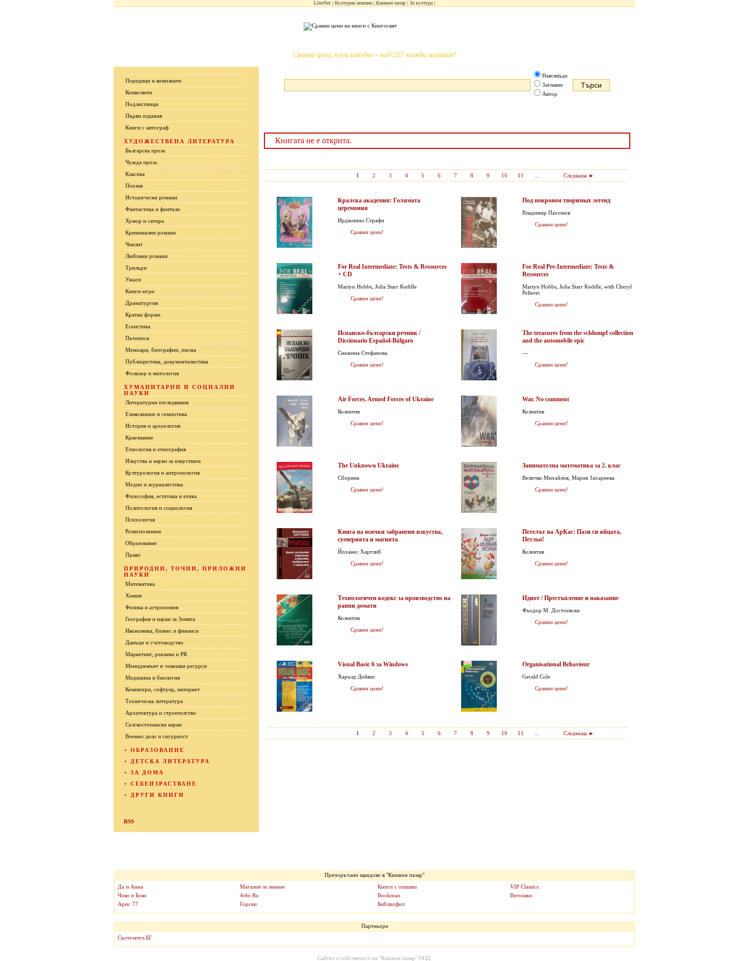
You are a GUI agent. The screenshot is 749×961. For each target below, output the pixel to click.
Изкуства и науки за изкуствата (163, 461)
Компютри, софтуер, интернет (162, 689)
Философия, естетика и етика (161, 496)
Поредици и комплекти (153, 80)
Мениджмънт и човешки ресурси (166, 666)
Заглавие (552, 85)
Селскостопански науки (153, 724)
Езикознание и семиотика (156, 414)
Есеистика (137, 326)
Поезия (134, 186)
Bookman (389, 895)
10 (504, 175)
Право (133, 555)
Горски (248, 904)
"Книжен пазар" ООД (405, 958)
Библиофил (391, 904)
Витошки (521, 895)
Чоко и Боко (132, 895)
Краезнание (139, 437)
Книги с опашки (397, 887)
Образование (141, 543)
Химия (133, 595)
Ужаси (133, 279)
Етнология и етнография (155, 449)
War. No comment (545, 399)
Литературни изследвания (157, 402)
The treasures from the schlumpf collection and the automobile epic (577, 336)
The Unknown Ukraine (368, 465)
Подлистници (141, 104)
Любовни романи (146, 256)
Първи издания (143, 116)
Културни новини (353, 3)
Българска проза (145, 150)
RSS (129, 821)
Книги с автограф (147, 127)
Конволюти (138, 92)
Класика (135, 174)
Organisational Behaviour (556, 664)
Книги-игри (139, 291)
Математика (140, 584)
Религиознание (143, 531)
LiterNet (322, 3)
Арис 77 (128, 904)
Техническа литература (154, 701)
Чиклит (134, 244)
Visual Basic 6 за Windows (373, 664)
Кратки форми (142, 314)
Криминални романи (150, 232)
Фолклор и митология (152, 373)
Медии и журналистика (154, 484)
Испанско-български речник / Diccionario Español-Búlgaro (379, 336)
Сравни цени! (367, 232)
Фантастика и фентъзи (152, 209)
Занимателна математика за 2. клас (571, 465)
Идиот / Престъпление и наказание (570, 598)
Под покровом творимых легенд (566, 200)
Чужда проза (141, 162)
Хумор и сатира (144, 221)
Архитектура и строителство (160, 713)
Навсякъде (555, 75)
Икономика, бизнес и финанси (162, 631)
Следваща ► (579, 175)
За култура (421, 3)
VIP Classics (524, 887)
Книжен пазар (391, 3)
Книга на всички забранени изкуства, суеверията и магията (390, 535)
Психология (140, 519)
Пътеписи (137, 338)
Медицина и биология (152, 677)
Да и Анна (130, 887)
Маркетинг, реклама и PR (156, 654)
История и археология (152, 426)
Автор (549, 94)
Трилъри (136, 268)
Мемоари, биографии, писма (160, 350)
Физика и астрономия (151, 607)
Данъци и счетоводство (154, 642)
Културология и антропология (162, 473)
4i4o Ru (249, 895)
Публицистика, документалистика (166, 361)
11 (521, 175)
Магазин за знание (262, 887)
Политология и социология (158, 508)
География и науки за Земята (160, 619)
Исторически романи (151, 197)
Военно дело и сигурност (156, 736)
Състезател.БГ (135, 937)
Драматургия (141, 303)
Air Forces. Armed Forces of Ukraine (386, 399)
